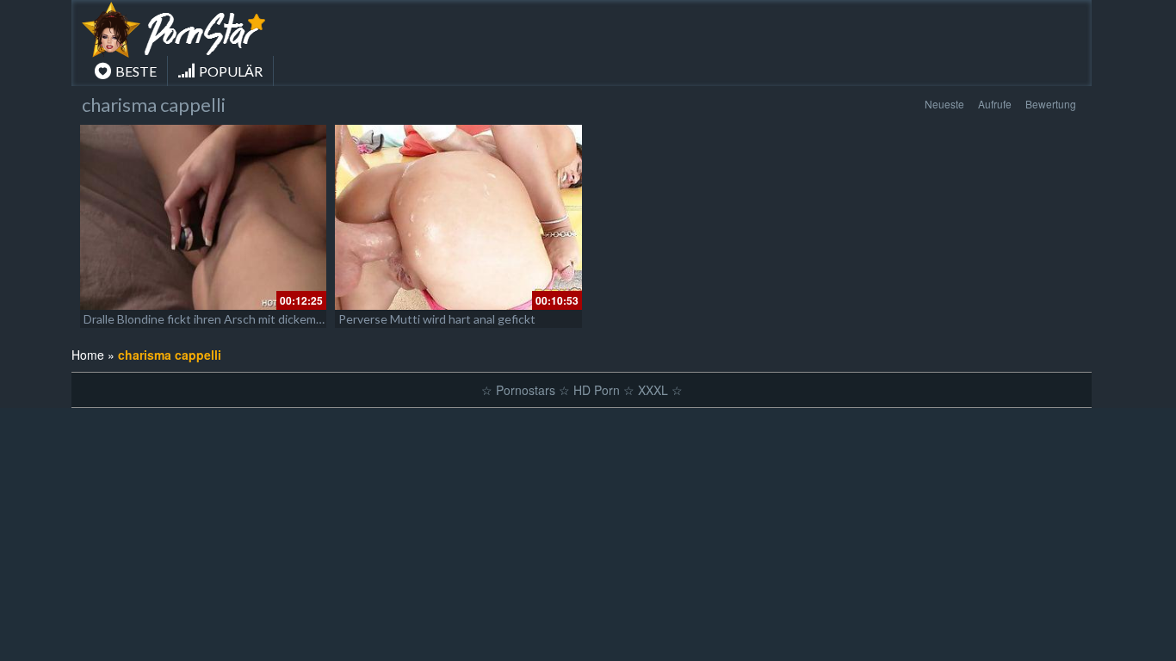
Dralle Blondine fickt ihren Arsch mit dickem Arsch (217, 319)
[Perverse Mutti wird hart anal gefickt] (458, 217)
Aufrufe (995, 103)
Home (87, 354)
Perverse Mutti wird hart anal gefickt (436, 319)
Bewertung (1050, 103)
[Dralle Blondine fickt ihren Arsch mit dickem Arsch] (203, 217)
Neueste (944, 103)
